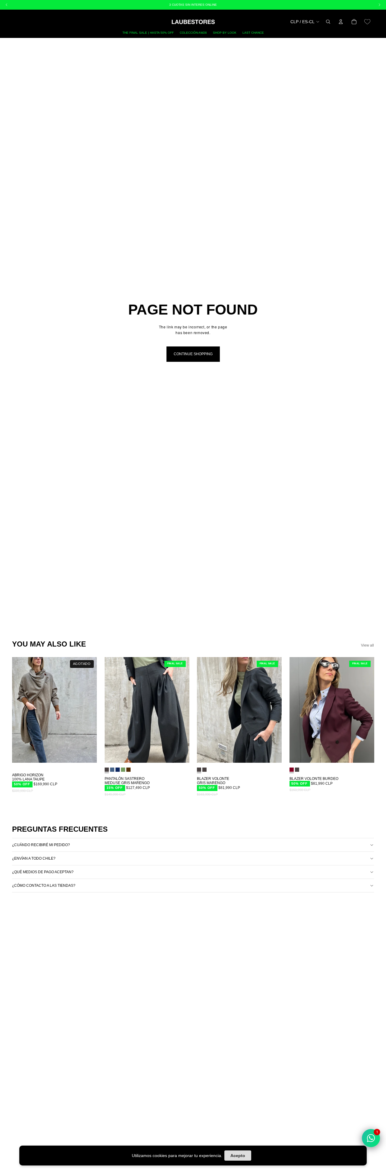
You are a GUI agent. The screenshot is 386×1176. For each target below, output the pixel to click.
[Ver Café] (128, 769)
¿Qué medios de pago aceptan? (43, 872)
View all (367, 645)
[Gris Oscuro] (107, 769)
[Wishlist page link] (367, 22)
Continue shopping (193, 354)
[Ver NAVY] (117, 769)
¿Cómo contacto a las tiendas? (43, 885)
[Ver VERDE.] (123, 769)
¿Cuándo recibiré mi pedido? (41, 845)
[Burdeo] (292, 769)
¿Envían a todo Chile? (33, 858)
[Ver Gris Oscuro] (204, 769)
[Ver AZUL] (112, 769)
